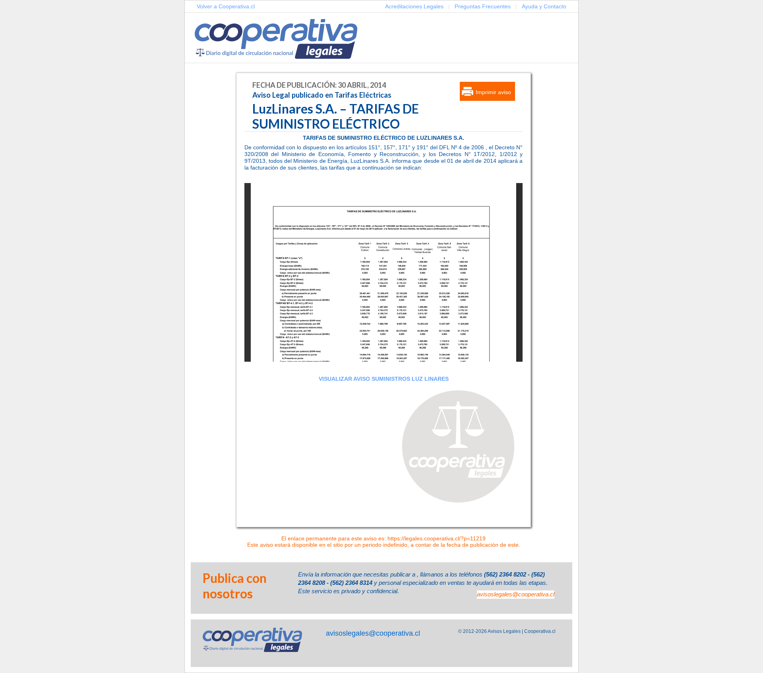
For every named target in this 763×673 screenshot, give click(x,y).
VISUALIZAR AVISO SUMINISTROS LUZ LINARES (384, 379)
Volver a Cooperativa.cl (226, 6)
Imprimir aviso (493, 92)
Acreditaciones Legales (414, 6)
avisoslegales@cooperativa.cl (515, 594)
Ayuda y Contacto (544, 6)
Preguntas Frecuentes (483, 6)
